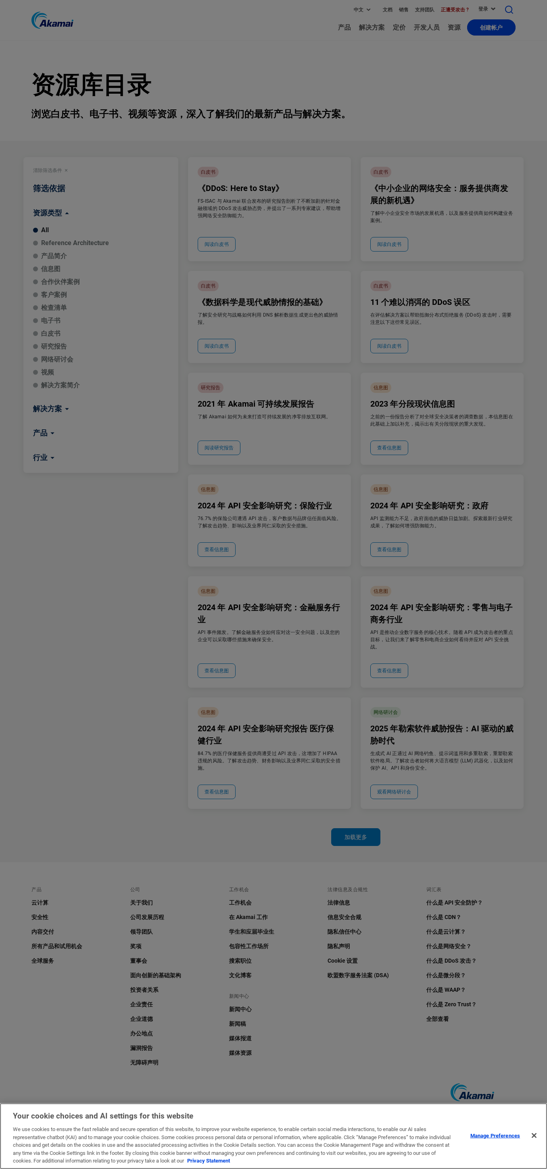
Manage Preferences (495, 1135)
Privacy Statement (208, 1161)
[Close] (534, 1135)
